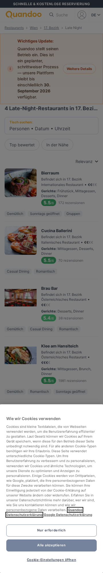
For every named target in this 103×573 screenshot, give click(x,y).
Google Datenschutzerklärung (68, 515)
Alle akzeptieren (51, 545)
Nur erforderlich (51, 530)
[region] (51, 488)
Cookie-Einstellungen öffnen (51, 560)
